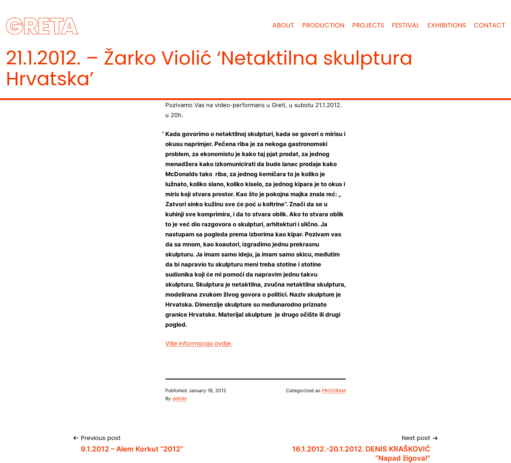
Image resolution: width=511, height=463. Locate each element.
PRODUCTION (323, 25)
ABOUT (283, 25)
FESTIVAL (405, 25)
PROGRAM (334, 390)
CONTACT (489, 25)
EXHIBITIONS (446, 25)
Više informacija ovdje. (198, 343)
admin (179, 398)
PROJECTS (368, 25)
